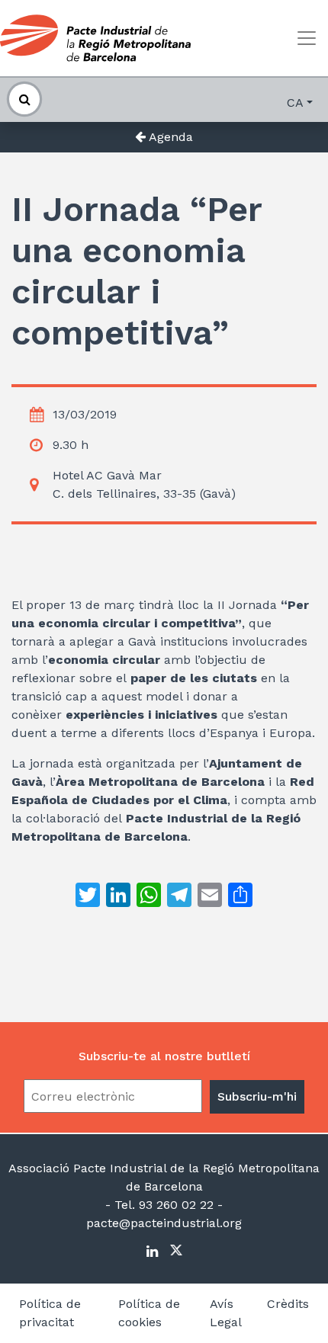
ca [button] (295, 102)
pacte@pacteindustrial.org (164, 1223)
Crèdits (288, 1304)
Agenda (169, 137)
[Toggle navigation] (306, 38)
